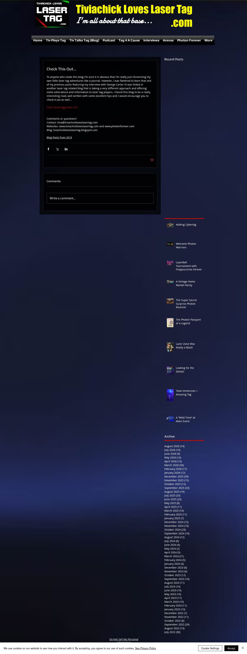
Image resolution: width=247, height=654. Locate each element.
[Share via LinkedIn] (66, 149)
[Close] (242, 648)
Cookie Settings (210, 648)
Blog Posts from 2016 (59, 137)
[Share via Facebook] (48, 149)
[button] (56, 40)
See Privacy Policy (145, 648)
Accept (231, 648)
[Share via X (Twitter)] (57, 149)
